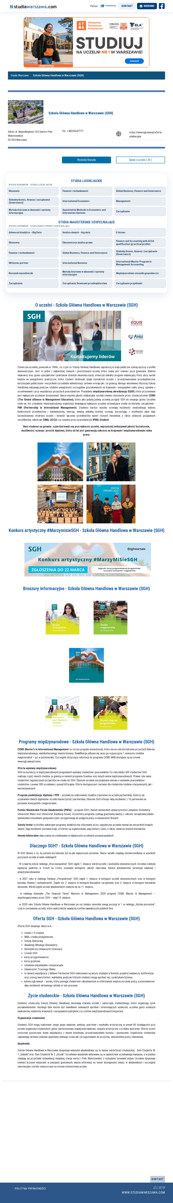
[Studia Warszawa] (33, 6)
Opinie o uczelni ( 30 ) (140, 159)
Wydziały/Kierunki (86, 159)
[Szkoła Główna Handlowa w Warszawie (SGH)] (25, 111)
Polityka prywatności (30, 1188)
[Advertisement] (86, 1128)
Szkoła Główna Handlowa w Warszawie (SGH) (80, 113)
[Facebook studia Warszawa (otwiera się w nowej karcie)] (161, 6)
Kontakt (127, 6)
